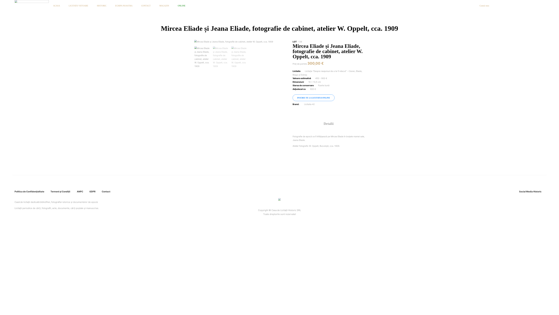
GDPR (92, 191)
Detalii (329, 124)
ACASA (56, 6)
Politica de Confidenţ (26, 191)
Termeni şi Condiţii (61, 191)
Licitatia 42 (309, 104)
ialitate (40, 191)
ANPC (80, 191)
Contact (106, 191)
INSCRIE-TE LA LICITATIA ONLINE (313, 98)
